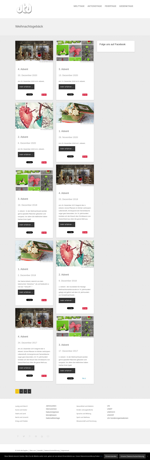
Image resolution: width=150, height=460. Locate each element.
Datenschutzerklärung (52, 450)
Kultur (25, 410)
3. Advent (64, 69)
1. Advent (64, 131)
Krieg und (19, 421)
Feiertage (110, 6)
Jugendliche (89, 410)
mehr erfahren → (26, 87)
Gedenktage (126, 6)
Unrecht (25, 417)
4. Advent (23, 69)
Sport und (80, 417)
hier (101, 456)
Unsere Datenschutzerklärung (132, 456)
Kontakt (40, 450)
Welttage (79, 6)
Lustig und (19, 406)
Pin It (84, 378)
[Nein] (147, 456)
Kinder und (81, 410)
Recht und (19, 417)
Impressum (65, 450)
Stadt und (18, 414)
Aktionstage (95, 6)
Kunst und (19, 410)
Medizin (91, 406)
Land (24, 414)
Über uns (32, 450)
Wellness (87, 417)
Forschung (92, 421)
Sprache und (81, 414)
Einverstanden (111, 456)
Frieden (25, 421)
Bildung (88, 414)
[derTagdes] (23, 9)
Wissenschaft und (83, 421)
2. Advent (23, 137)
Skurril (25, 406)
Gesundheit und (82, 406)
